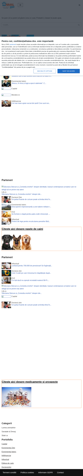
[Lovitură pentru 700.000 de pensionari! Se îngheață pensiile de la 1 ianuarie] (6, 266)
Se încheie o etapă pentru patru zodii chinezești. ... (31, 214)
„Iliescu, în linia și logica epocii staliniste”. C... (29, 83)
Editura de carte (8, 463)
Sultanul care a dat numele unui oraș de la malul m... (32, 76)
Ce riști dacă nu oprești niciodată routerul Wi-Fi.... (30, 280)
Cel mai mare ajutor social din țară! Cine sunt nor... (31, 103)
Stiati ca (5, 435)
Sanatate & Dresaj (9, 431)
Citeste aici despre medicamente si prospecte (30, 381)
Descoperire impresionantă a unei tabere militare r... (31, 207)
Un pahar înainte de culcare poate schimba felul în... (31, 199)
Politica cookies (27, 472)
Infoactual (5, 459)
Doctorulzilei (6, 467)
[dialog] (41, 56)
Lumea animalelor (8, 428)
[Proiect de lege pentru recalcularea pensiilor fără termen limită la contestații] (6, 222)
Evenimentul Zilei (8, 448)
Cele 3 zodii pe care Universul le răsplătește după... (31, 273)
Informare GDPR (45, 472)
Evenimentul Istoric (9, 452)
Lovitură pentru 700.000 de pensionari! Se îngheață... (32, 266)
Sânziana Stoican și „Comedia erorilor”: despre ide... (22, 194)
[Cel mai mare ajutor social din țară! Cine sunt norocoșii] (6, 104)
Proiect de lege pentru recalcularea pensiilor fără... (31, 221)
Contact (60, 472)
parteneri (13, 44)
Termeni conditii (9, 472)
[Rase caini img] (16, 249)
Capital (4, 444)
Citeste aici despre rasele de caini (22, 228)
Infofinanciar (6, 455)
